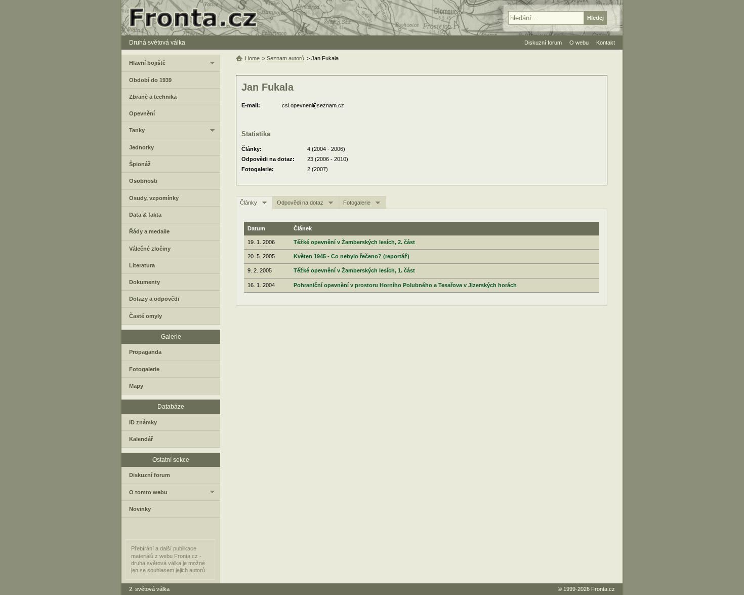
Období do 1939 (150, 80)
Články (248, 203)
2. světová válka (149, 589)
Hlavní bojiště (147, 63)
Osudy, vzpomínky (154, 198)
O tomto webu (148, 492)
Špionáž (140, 164)
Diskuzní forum (149, 475)
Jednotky (141, 147)
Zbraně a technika (153, 97)
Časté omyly (145, 316)
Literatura (142, 265)
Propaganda (145, 352)
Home (252, 58)
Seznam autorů (285, 58)
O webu (579, 42)
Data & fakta (145, 215)
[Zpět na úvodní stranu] (197, 17)
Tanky (137, 130)
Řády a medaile (149, 231)
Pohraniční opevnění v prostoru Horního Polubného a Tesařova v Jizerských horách (405, 285)
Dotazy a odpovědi (154, 299)
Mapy (136, 386)
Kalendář (141, 439)
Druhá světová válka (157, 42)
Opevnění (142, 113)
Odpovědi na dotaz (300, 203)
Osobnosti (143, 181)
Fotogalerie (356, 203)
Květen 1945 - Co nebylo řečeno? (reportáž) (351, 256)
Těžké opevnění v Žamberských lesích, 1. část (354, 270)
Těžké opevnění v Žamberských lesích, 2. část (354, 242)
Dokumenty (144, 282)
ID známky (143, 422)
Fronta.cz (603, 589)
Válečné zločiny (150, 249)
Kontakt (605, 42)
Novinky (140, 509)
